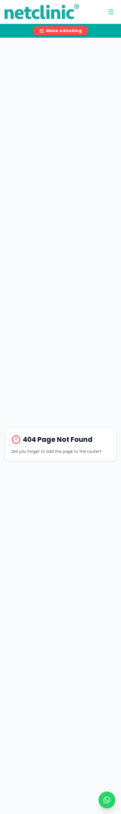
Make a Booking (64, 30)
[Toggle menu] (110, 11)
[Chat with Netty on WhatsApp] (106, 800)
